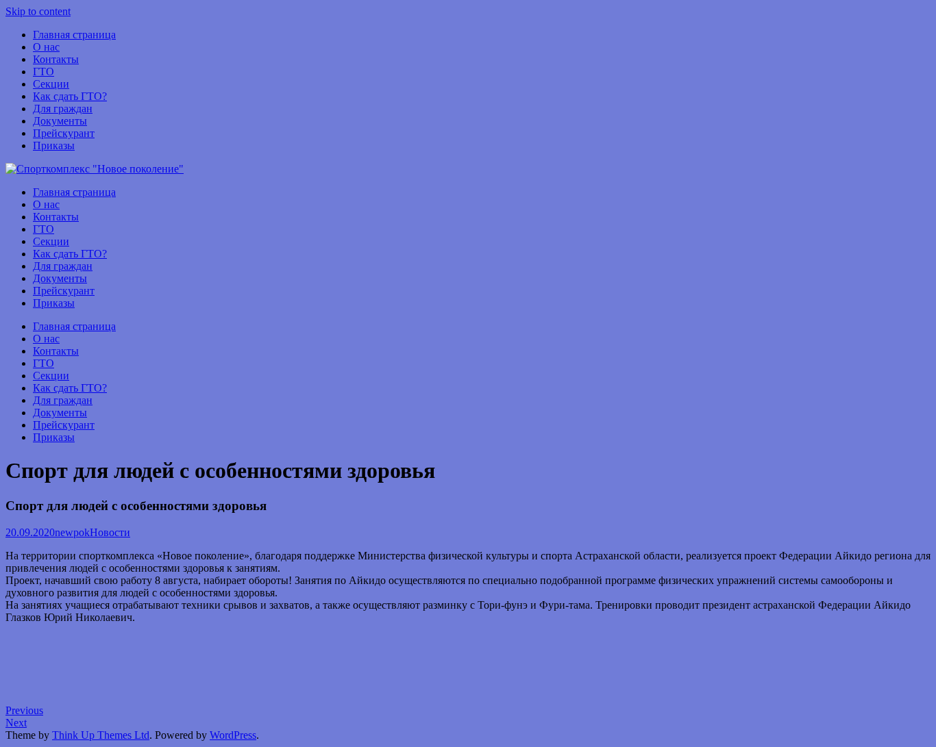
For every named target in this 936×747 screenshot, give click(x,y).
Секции (51, 84)
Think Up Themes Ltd (100, 735)
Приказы (54, 145)
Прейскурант (64, 133)
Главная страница (74, 34)
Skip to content (38, 11)
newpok (72, 532)
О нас (46, 47)
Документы (60, 121)
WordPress (233, 735)
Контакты (56, 59)
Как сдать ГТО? (70, 96)
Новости (110, 532)
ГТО (43, 71)
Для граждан (63, 108)
